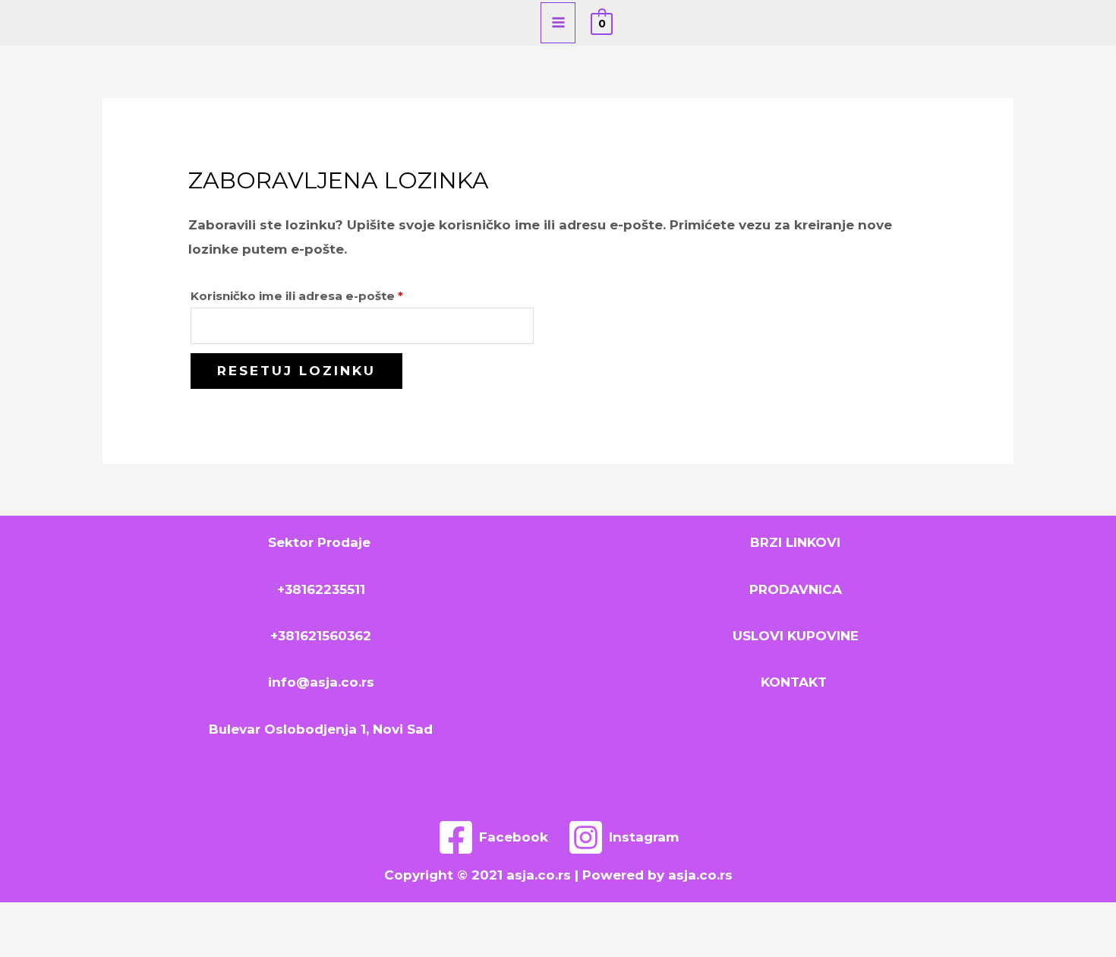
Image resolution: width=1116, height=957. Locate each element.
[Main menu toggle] (558, 22)
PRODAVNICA (795, 589)
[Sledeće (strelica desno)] (83, 945)
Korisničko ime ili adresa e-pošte (328, 294)
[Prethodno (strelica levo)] (26, 945)
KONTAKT (796, 682)
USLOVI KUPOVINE (796, 635)
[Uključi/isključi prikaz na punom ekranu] (83, 918)
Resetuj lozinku (296, 370)
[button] (515, 23)
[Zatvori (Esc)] (197, 918)
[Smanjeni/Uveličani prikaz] (26, 918)
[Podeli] (140, 918)
